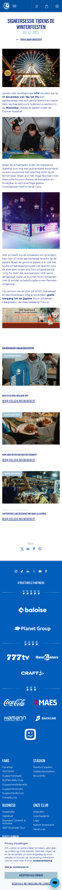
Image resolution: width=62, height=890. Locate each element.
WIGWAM (8, 771)
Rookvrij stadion (42, 767)
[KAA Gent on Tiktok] (21, 571)
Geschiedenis (41, 816)
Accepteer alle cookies (31, 875)
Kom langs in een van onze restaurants (19, 454)
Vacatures (39, 829)
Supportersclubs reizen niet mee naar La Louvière (24, 513)
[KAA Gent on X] (34, 571)
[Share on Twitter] (22, 548)
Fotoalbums (9, 797)
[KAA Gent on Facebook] (46, 571)
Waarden (38, 811)
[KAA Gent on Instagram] (15, 571)
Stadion (39, 761)
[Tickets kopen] (37, 6)
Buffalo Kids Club (12, 780)
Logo (36, 820)
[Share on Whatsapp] (40, 548)
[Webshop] (46, 6)
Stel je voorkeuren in (17, 867)
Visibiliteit (7, 816)
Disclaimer (10, 837)
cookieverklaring (42, 860)
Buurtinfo (39, 775)
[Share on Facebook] (34, 548)
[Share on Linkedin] (28, 548)
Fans (5, 761)
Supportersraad (11, 775)
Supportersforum (13, 793)
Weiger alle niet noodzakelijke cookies (31, 883)
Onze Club (40, 805)
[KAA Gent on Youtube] (40, 571)
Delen (30, 543)
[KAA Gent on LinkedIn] (27, 571)
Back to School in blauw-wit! (15, 395)
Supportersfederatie (14, 784)
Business (8, 805)
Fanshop (7, 767)
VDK (37, 93)
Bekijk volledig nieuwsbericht (18, 401)
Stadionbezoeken (44, 771)
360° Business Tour (13, 827)
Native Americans (43, 824)
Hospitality (8, 811)
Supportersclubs (12, 789)
